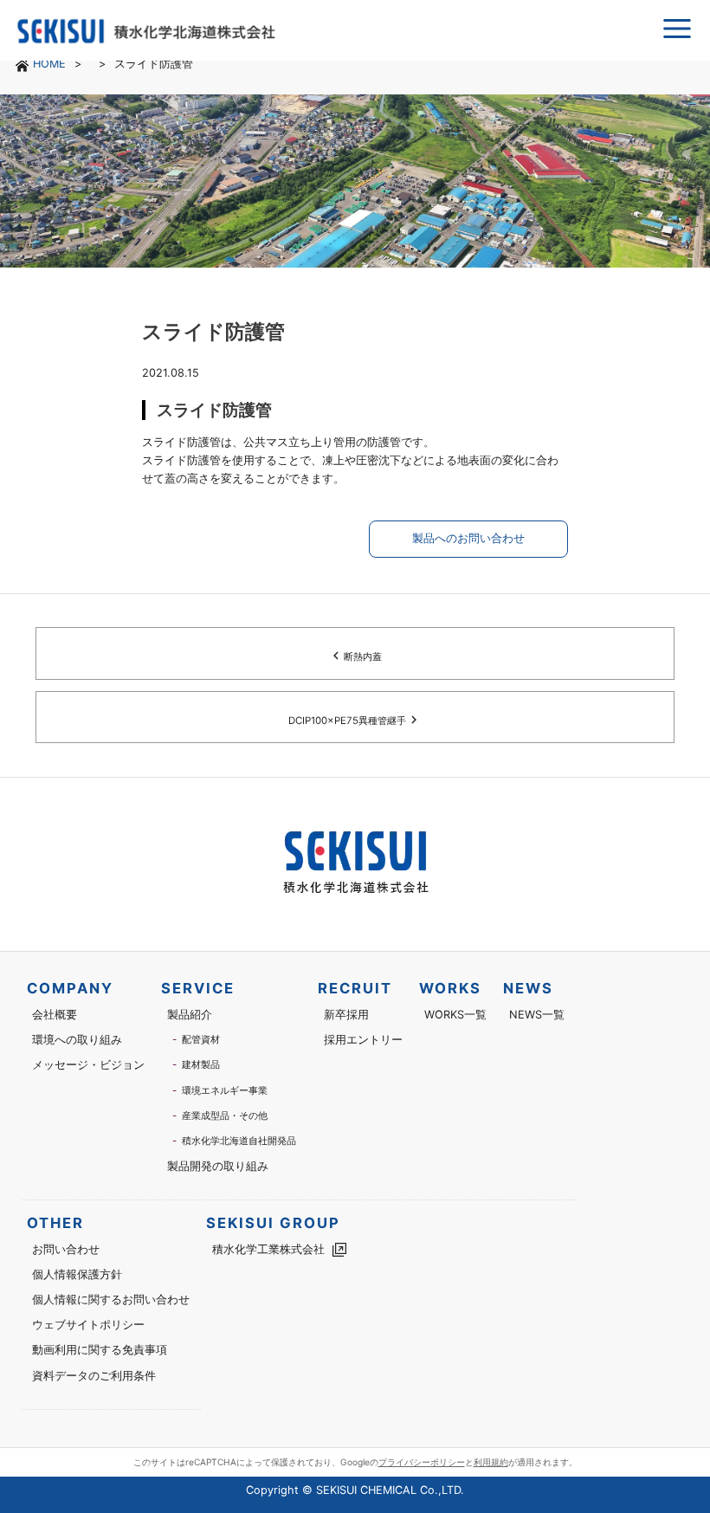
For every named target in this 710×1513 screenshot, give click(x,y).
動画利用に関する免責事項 (99, 1349)
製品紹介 (189, 1014)
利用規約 (491, 1462)
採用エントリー (363, 1039)
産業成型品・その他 (225, 1115)
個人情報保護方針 (77, 1274)
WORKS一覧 (455, 1014)
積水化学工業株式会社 (268, 1249)
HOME (49, 63)
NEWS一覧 (537, 1014)
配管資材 (201, 1039)
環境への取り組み (77, 1039)
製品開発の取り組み (217, 1166)
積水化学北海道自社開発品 (239, 1141)
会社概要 (54, 1014)
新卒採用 (346, 1014)
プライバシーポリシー (421, 1462)
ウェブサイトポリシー (88, 1324)
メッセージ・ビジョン (88, 1064)
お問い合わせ (66, 1249)
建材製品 (201, 1064)
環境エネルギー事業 (225, 1090)
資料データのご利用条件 (94, 1375)
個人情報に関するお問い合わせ (111, 1299)
